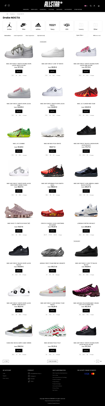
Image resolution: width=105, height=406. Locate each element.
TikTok (6, 6)
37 (46, 274)
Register (5, 375)
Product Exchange (57, 383)
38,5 (87, 115)
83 (101, 361)
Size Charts (55, 390)
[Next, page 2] (97, 361)
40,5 (50, 314)
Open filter (79, 35)
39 (50, 155)
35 (80, 155)
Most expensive (30, 35)
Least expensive (18, 35)
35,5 (13, 75)
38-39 (55, 234)
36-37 (45, 234)
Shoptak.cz (58, 400)
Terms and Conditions (57, 386)
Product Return (56, 381)
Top (6, 361)
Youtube (33, 378)
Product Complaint (57, 379)
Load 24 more (53, 361)
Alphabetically (41, 35)
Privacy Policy (56, 388)
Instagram (9, 6)
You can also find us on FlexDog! (60, 377)
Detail (19, 71)
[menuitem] (26, 9)
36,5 (20, 75)
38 (83, 115)
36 (16, 75)
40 (53, 155)
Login (4, 373)
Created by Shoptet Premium (54, 403)
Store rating (55, 375)
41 (53, 314)
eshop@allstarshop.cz (36, 373)
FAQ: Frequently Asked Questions (60, 373)
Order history (6, 378)
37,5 (80, 115)
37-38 (50, 234)
